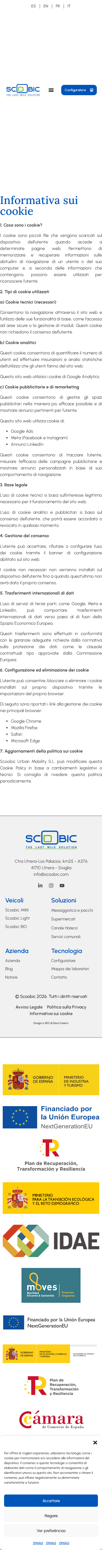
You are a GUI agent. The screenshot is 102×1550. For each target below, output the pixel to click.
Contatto (59, 977)
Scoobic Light (17, 918)
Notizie (11, 977)
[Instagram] (51, 885)
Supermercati (63, 919)
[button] (95, 1442)
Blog (9, 968)
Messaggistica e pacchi (72, 910)
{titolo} (38, 1543)
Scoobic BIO (16, 926)
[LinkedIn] (40, 885)
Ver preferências (51, 1530)
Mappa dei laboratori (70, 968)
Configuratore (63, 960)
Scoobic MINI (17, 910)
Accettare (51, 1500)
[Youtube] (62, 885)
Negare (51, 1515)
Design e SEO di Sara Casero (51, 1023)
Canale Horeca (64, 928)
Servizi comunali (66, 936)
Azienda (12, 960)
